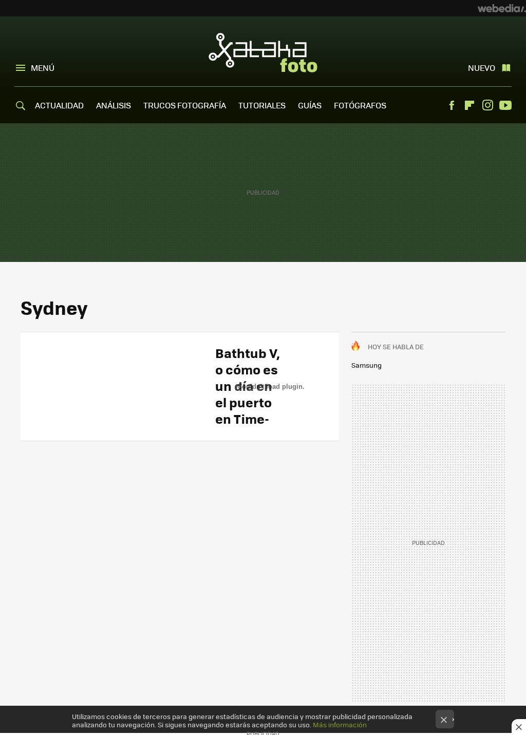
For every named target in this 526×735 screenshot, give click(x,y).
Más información (340, 724)
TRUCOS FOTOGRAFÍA (184, 105)
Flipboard (469, 105)
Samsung (366, 365)
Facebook (451, 105)
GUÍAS (310, 105)
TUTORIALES (262, 105)
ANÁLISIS (113, 105)
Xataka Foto (263, 52)
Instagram (487, 105)
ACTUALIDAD (59, 105)
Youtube (505, 105)
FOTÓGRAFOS (360, 105)
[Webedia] (502, 8)
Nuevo (481, 67)
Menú (42, 67)
